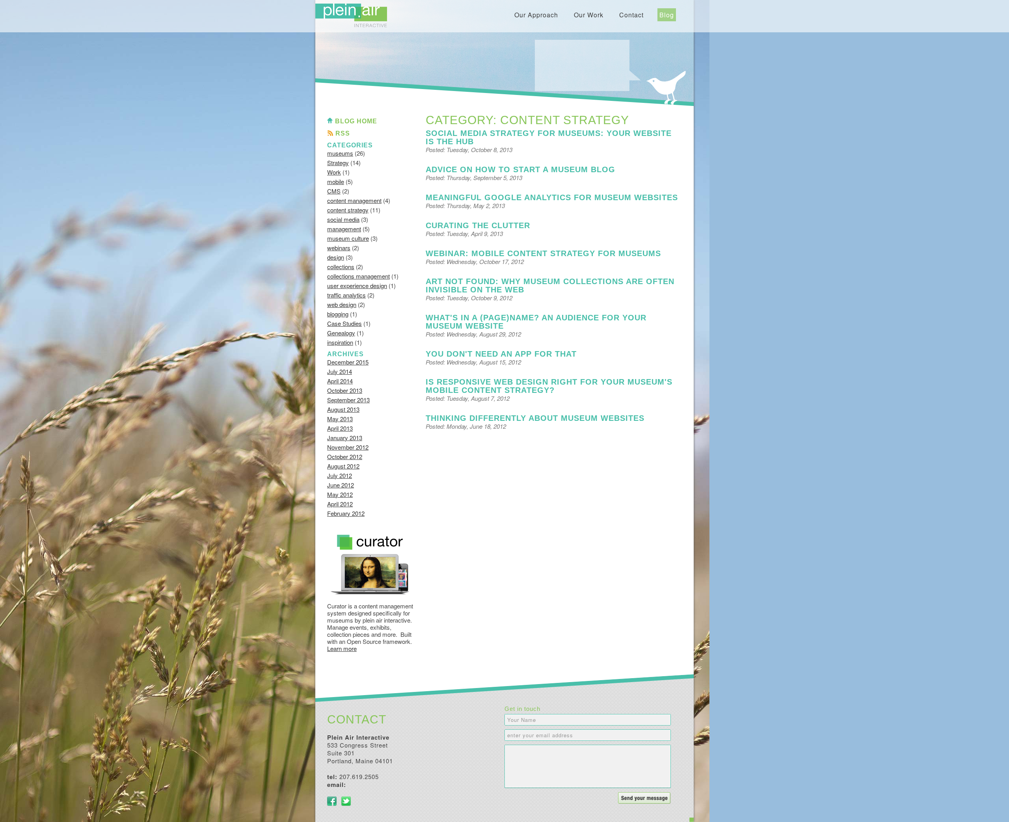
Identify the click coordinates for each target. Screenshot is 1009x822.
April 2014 (340, 381)
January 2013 (344, 437)
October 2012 (344, 456)
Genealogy (341, 333)
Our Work (588, 14)
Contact (631, 14)
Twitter (346, 801)
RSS (342, 133)
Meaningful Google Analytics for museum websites (552, 197)
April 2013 (340, 428)
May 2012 (340, 494)
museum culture (348, 238)
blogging (337, 314)
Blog (666, 14)
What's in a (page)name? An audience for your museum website (536, 321)
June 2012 (340, 485)
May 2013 (340, 419)
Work (334, 172)
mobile (335, 181)
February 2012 (346, 513)
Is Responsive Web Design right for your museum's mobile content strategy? (549, 386)
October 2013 (344, 390)
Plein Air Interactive (351, 15)
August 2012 (343, 466)
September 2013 (348, 400)
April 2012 (340, 504)
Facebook (332, 801)
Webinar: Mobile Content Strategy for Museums (543, 253)
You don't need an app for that (501, 354)
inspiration (340, 342)
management (344, 229)
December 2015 (348, 362)
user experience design (357, 285)
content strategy (348, 210)
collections (340, 266)
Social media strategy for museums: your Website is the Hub (549, 137)
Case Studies (344, 323)
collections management (358, 276)
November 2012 (348, 447)
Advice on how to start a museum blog (520, 169)
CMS (334, 191)
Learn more (342, 648)
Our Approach (536, 14)
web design (341, 304)
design (335, 257)
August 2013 (343, 409)
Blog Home (356, 121)
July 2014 (339, 371)
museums (340, 153)
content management (354, 200)
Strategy (338, 162)
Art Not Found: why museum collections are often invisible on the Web (550, 285)
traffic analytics (346, 295)
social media (343, 219)
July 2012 (339, 475)
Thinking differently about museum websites (535, 418)
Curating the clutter (478, 225)
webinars (338, 248)
